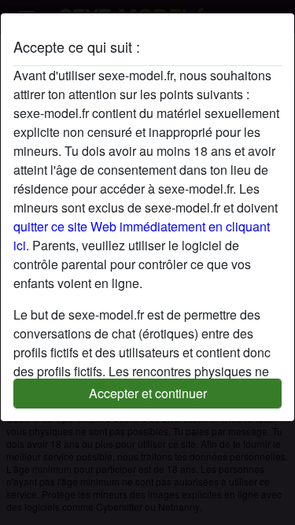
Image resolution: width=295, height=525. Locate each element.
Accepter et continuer (148, 393)
